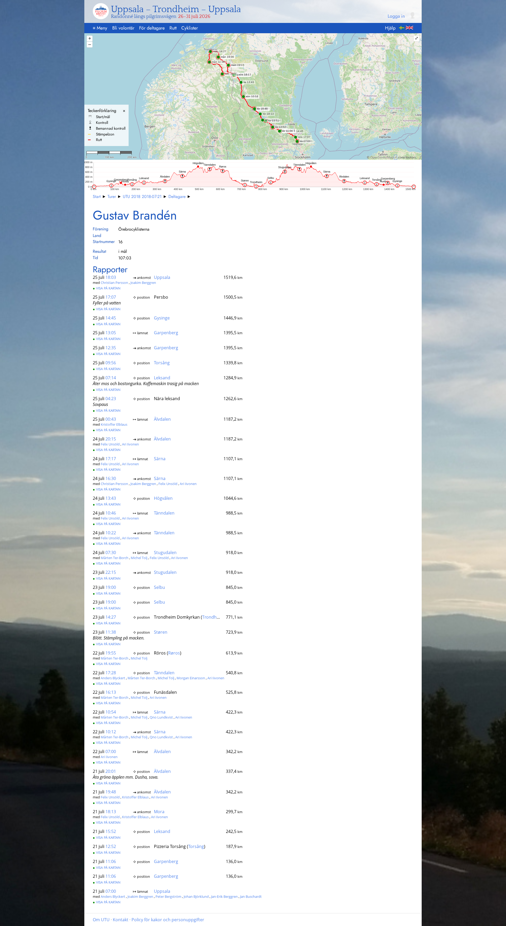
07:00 (110, 751)
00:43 (110, 419)
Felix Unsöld (110, 444)
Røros (174, 653)
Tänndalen (164, 513)
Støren (160, 632)
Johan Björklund (197, 896)
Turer (112, 196)
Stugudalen (165, 552)
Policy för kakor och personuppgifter (168, 920)
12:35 (110, 348)
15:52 (110, 831)
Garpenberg (166, 333)
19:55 (110, 653)
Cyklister (189, 28)
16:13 (110, 692)
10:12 (110, 732)
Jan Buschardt (251, 896)
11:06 (110, 861)
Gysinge (162, 318)
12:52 (110, 846)
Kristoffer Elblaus (114, 424)
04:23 (110, 398)
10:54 (110, 712)
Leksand (162, 378)
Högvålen (163, 498)
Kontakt (120, 920)
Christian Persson (115, 282)
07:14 (110, 378)
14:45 (110, 318)
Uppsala (162, 277)
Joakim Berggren (143, 282)
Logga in (396, 16)
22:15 (110, 572)
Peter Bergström (168, 896)
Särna (160, 459)
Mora (159, 812)
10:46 (110, 513)
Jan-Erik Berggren (225, 896)
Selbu (159, 587)
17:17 (110, 459)
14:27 (110, 617)
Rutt (173, 28)
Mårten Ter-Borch (115, 557)
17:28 (110, 673)
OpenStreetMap (382, 157)
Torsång (162, 363)
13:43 (110, 498)
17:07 (110, 297)
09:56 (110, 363)
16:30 (110, 478)
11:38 (110, 632)
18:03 (110, 277)
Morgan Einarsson (191, 678)
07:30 (110, 552)
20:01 (110, 771)
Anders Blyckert (113, 678)
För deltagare (152, 28)
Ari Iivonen (130, 444)
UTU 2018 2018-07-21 (142, 196)
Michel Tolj (139, 557)
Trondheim (213, 617)
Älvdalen (162, 419)
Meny (100, 28)
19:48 (110, 792)
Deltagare (177, 196)
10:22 (110, 533)
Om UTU (101, 920)
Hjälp (390, 28)
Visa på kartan (106, 288)
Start (97, 196)
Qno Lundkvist (162, 717)
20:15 (110, 439)
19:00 (110, 587)
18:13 (110, 812)
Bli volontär (123, 28)
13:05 (110, 333)
